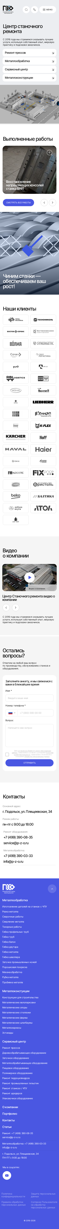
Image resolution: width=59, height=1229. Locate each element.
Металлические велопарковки (19, 1002)
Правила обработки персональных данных (13, 1203)
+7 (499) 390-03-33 (18, 856)
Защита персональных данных (43, 1195)
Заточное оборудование (15, 1058)
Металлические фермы (15, 1017)
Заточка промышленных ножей (19, 962)
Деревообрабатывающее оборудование (24, 1052)
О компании (10, 1107)
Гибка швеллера (11, 957)
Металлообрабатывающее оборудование (24, 1063)
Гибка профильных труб (15, 931)
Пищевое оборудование (15, 1068)
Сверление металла (13, 921)
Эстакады (7, 1032)
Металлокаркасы (11, 1027)
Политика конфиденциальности (13, 1195)
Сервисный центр (16, 69)
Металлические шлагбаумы (17, 1022)
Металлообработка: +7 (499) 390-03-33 (24, 1143)
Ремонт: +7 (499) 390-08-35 (17, 1133)
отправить (29, 763)
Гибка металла (10, 951)
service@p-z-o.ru (15, 843)
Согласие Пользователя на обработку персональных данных (44, 1205)
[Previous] (44, 202)
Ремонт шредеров (12, 1093)
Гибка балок (8, 941)
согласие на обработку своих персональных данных (31, 752)
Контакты (8, 1120)
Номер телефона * (15, 705)
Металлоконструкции (19, 77)
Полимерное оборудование (17, 1073)
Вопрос (9, 720)
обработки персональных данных (36, 756)
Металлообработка (17, 61)
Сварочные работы (12, 916)
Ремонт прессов (15, 52)
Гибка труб (8, 936)
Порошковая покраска (14, 967)
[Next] (52, 202)
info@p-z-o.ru (13, 861)
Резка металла (10, 911)
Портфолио (9, 1113)
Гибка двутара (10, 946)
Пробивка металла (12, 982)
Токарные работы (12, 926)
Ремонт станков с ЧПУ (14, 1088)
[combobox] (11, 712)
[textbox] (9, 712)
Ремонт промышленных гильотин (20, 1083)
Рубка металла (10, 977)
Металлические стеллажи (16, 1012)
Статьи (6, 1127)
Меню (49, 9)
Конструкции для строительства (20, 997)
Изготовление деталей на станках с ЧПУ (24, 906)
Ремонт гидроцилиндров (16, 1078)
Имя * (8, 690)
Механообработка (12, 972)
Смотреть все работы (18, 202)
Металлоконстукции (15, 991)
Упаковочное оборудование (17, 1098)
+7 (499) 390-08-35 (18, 837)
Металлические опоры (14, 1007)
